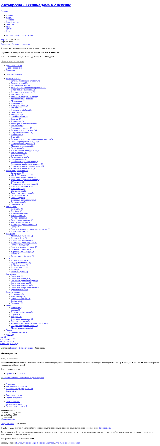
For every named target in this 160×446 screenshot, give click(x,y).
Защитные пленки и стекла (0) (24, 247)
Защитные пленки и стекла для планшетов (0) (30, 229)
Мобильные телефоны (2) (22, 236)
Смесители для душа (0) (21, 283)
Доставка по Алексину (10, 44)
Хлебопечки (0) (17, 121)
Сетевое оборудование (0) (22, 220)
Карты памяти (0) (18, 216)
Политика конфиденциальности (19, 389)
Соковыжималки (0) (19, 117)
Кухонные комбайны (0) (21, 110)
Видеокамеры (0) (18, 202)
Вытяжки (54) (17, 94)
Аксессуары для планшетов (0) (24, 224)
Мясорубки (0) (17, 114)
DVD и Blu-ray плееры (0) (22, 186)
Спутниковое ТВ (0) (19, 195)
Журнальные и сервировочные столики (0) (29, 323)
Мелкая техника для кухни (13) (24, 96)
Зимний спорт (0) (18, 296)
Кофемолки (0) (17, 126)
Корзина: (5, 39)
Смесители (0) (17, 276)
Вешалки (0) (16, 308)
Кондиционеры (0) (19, 153)
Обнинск (10, 20)
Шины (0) (15, 269)
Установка (10, 70)
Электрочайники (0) (19, 105)
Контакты (26, 44)
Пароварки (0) (17, 103)
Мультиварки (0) (18, 101)
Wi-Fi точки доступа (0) (21, 222)
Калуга (9, 17)
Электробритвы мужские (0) (23, 144)
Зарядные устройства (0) (21, 249)
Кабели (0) (15, 254)
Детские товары (13, 292)
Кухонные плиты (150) (20, 85)
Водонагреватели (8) (20, 157)
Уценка (9, 330)
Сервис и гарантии (14, 68)
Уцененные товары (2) (20, 332)
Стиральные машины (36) (22, 132)
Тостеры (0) (16, 119)
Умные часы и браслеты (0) (22, 256)
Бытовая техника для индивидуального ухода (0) (32, 139)
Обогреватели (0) (18, 159)
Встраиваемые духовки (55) (23, 90)
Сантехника (11, 274)
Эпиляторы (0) (17, 148)
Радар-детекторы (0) (19, 267)
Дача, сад (10, 335)
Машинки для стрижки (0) (22, 146)
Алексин (4, 11)
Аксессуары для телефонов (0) (24, 242)
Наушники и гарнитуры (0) (22, 251)
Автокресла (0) (17, 294)
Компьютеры (11, 207)
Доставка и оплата (14, 66)
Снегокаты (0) (17, 303)
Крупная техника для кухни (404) (25, 81)
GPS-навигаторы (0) (19, 265)
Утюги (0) (15, 137)
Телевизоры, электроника (17, 171)
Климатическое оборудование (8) (25, 150)
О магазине (11, 384)
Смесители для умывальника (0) (24, 287)
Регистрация (27, 35)
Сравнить (10, 373)
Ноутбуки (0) (16, 211)
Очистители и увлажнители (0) (24, 162)
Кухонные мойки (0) (19, 290)
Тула (8, 26)
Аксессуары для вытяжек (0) (23, 168)
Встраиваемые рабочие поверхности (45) (28, 87)
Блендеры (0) (16, 108)
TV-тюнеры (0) (17, 182)
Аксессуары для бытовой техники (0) (27, 164)
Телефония (10, 233)
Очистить (21, 373)
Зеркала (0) (15, 310)
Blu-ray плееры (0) (18, 191)
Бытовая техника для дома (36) (24, 130)
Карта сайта (11, 391)
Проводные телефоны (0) (21, 240)
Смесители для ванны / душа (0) (24, 281)
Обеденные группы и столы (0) (24, 326)
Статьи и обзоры (13, 402)
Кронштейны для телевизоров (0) (25, 180)
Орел (8, 31)
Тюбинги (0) (16, 301)
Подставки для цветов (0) (22, 319)
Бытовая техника (13, 78)
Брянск (9, 29)
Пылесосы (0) (17, 135)
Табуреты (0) (16, 317)
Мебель (9, 305)
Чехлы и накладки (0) (20, 245)
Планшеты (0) (17, 209)
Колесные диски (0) (19, 272)
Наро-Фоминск (12, 22)
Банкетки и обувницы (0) (21, 312)
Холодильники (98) (19, 83)
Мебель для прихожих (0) (22, 328)
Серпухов (10, 24)
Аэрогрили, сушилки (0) (21, 128)
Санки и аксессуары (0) (21, 299)
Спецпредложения (14, 74)
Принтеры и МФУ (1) (20, 231)
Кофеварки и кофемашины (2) (23, 123)
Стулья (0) (15, 314)
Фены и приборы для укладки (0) (25, 141)
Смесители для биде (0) (21, 278)
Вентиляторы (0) (18, 155)
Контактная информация (16, 386)
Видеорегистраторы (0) (21, 263)
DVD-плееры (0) (18, 189)
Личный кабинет (13, 35)
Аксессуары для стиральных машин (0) (27, 166)
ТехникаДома (105, 428)
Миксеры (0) (16, 112)
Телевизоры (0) (17, 173)
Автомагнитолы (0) (19, 260)
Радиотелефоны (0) (19, 238)
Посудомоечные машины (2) (23, 92)
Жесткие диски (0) (19, 218)
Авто (8, 258)
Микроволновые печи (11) (22, 99)
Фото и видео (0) (18, 198)
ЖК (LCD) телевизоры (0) (22, 175)
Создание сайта (7, 424)
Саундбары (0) (17, 204)
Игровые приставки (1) (21, 213)
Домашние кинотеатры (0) (22, 193)
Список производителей (16, 406)
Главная (13, 348)
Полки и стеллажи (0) (20, 321)
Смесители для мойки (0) (21, 285)
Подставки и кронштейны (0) (23, 177)
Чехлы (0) (15, 227)
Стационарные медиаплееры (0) (24, 184)
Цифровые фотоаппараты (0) (23, 200)
